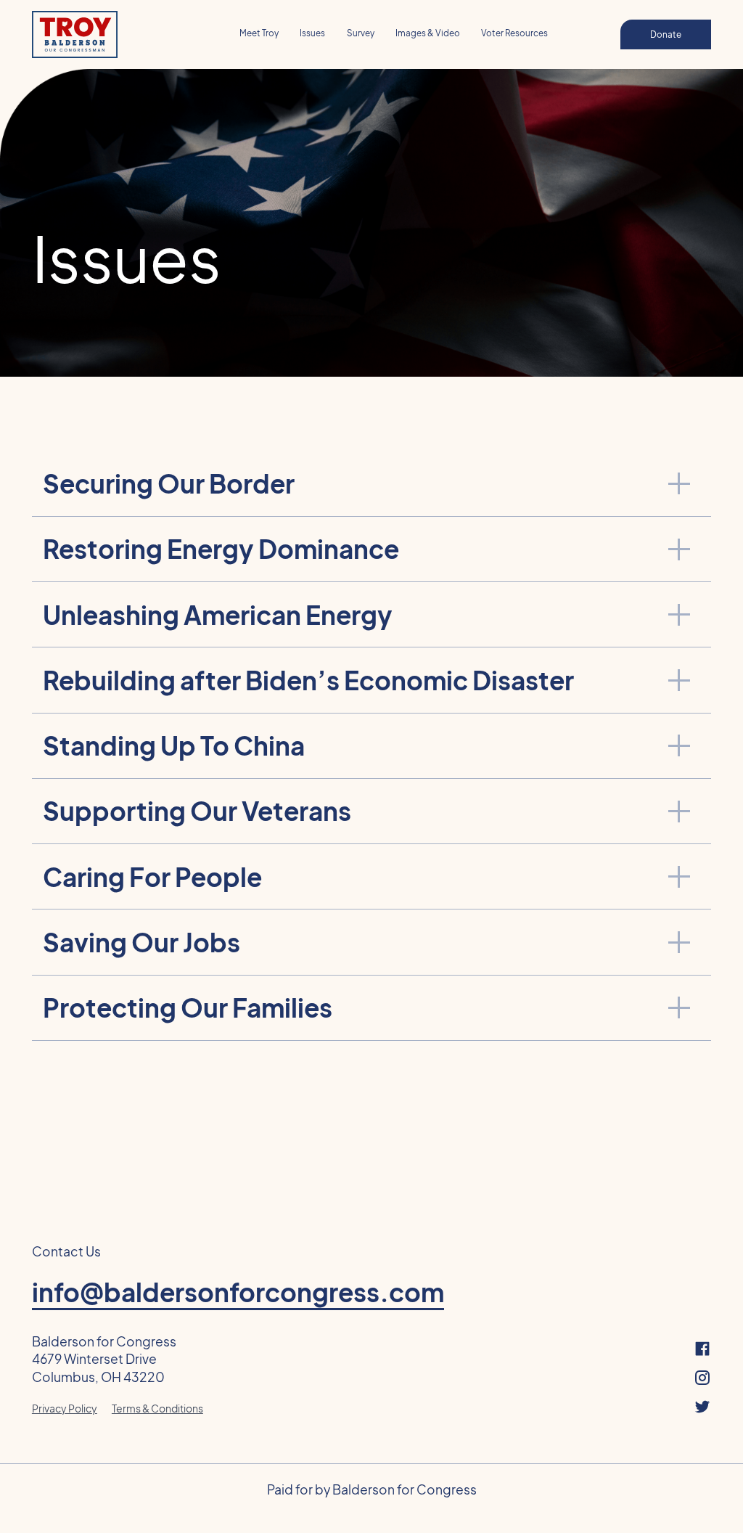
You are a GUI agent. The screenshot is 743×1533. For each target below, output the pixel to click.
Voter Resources (514, 33)
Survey (360, 33)
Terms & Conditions (157, 1408)
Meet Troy (259, 33)
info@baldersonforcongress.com (238, 1292)
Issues (312, 33)
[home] (106, 35)
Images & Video (427, 33)
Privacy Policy (64, 1408)
